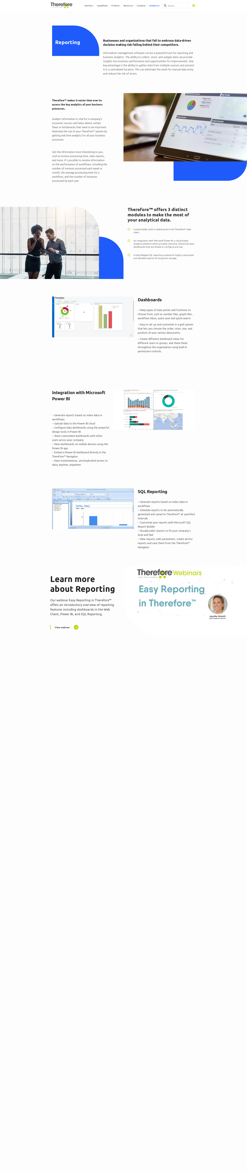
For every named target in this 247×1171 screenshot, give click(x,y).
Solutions (88, 5)
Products (115, 5)
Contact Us (154, 5)
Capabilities (102, 5)
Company (141, 5)
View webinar (62, 627)
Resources (128, 5)
